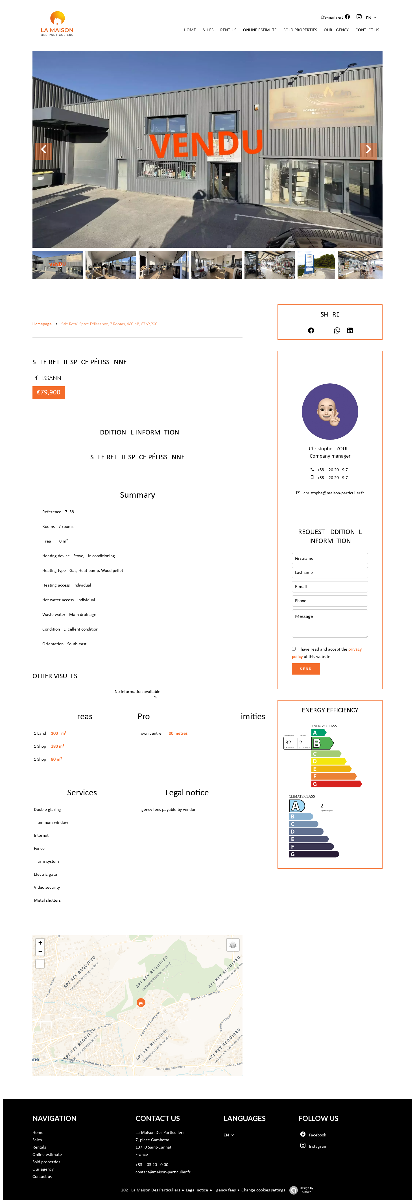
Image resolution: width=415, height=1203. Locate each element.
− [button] (40, 951)
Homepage (42, 323)
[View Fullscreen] (40, 964)
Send (306, 669)
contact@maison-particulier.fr (163, 1172)
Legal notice (197, 1190)
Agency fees (225, 1190)
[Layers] (233, 945)
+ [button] (40, 942)
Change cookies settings (263, 1190)
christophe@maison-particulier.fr (333, 493)
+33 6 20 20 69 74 (333, 470)
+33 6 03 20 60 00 (152, 1165)
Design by (306, 1190)
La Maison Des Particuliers (160, 1132)
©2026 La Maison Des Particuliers (141, 1190)
